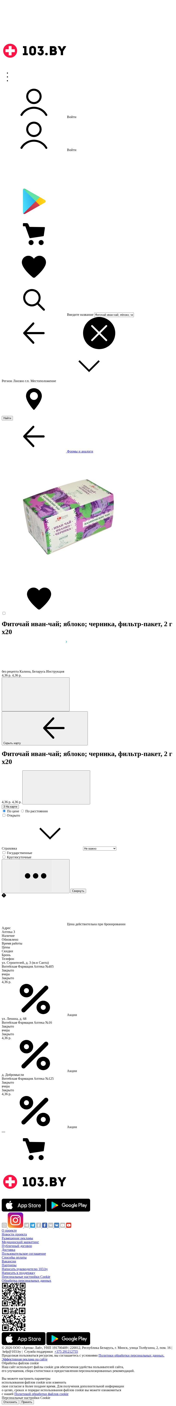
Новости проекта (14, 1234)
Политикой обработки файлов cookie (41, 1394)
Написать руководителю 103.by (25, 1269)
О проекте (9, 1230)
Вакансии (9, 1261)
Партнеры (9, 1265)
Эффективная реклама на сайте (24, 1359)
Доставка (8, 1250)
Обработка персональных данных (26, 1280)
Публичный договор (17, 1246)
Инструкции (19, 80)
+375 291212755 (66, 1351)
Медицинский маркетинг (20, 1242)
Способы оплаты (14, 1257)
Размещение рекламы (17, 1238)
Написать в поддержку (18, 1273)
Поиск (15, 73)
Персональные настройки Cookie (26, 1276)
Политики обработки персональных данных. (131, 1355)
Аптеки (15, 77)
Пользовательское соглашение (24, 1253)
